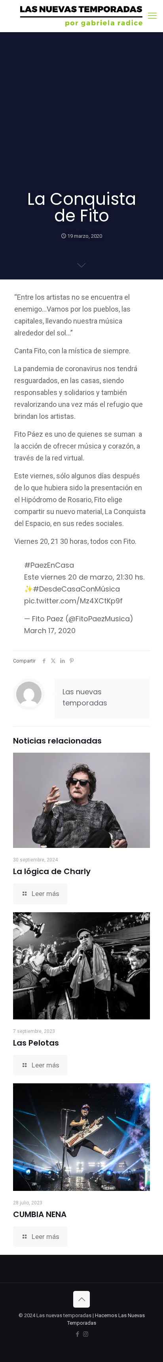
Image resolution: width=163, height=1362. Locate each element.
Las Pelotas (36, 1042)
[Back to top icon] (81, 1299)
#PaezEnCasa (49, 565)
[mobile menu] (152, 16)
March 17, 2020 (50, 631)
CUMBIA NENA (39, 1214)
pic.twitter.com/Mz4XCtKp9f (73, 601)
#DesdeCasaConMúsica (76, 589)
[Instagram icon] (86, 1334)
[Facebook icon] (77, 1334)
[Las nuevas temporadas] (81, 16)
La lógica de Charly (52, 871)
